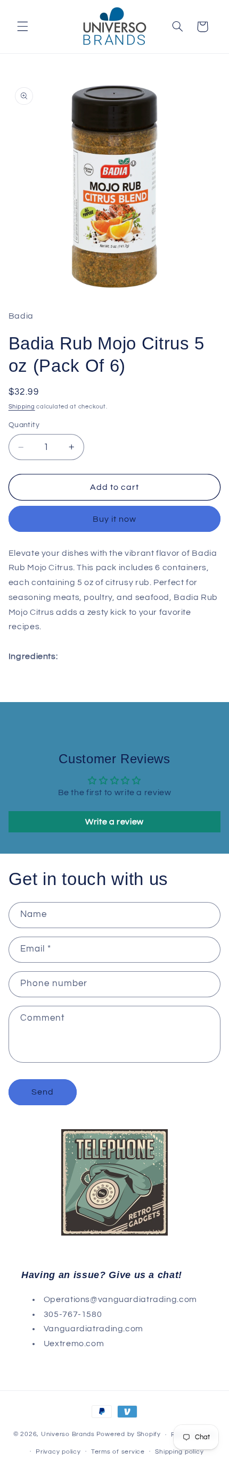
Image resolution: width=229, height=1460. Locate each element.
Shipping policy (179, 1452)
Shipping (22, 407)
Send (42, 1092)
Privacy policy (58, 1452)
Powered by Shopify (128, 1435)
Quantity (24, 425)
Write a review (114, 821)
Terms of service (118, 1452)
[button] (22, 26)
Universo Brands (68, 1435)
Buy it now (115, 519)
